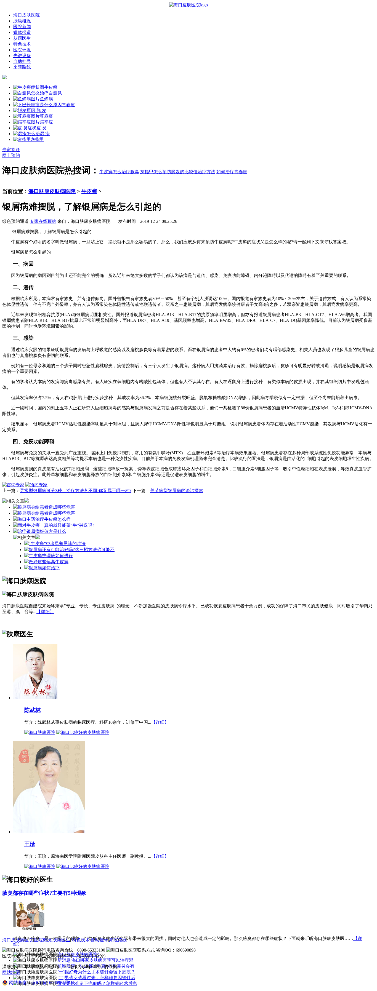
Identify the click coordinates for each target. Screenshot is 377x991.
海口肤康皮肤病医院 (52, 191)
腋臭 (134, 171)
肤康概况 (22, 20)
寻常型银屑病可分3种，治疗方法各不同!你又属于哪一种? (75, 490)
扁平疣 (46, 122)
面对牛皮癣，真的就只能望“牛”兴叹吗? (56, 525)
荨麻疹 (46, 116)
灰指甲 (37, 139)
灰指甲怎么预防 (155, 171)
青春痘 (68, 104)
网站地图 (11, 972)
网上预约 (11, 155)
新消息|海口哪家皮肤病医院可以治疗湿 (95, 960)
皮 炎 (41, 127)
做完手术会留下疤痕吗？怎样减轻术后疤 (97, 983)
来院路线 (22, 67)
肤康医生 (22, 38)
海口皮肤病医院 (17, 939)
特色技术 (22, 44)
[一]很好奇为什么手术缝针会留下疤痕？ (96, 971)
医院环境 (22, 49)
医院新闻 (22, 26)
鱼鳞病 (46, 99)
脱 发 (40, 110)
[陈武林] (35, 697)
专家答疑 (11, 149)
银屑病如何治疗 (44, 567)
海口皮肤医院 (26, 15)
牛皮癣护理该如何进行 (51, 555)
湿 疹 (45, 133)
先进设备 (22, 55)
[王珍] (49, 831)
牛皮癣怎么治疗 (114, 171)
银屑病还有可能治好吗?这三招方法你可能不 (72, 549)
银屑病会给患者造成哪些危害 (46, 507)
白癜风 (55, 93)
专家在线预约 (43, 221)
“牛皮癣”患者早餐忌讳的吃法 (57, 543)
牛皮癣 (50, 87)
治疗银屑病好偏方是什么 (42, 531)
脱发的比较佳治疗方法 (193, 171)
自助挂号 (22, 61)
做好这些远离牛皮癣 (48, 561)
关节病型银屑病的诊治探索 (176, 490)
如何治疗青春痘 (231, 171)
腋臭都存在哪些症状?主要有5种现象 (44, 893)
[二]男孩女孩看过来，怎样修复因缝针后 (96, 977)
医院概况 (43, 939)
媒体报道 (22, 32)
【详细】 (45, 611)
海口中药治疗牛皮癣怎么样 (44, 519)
